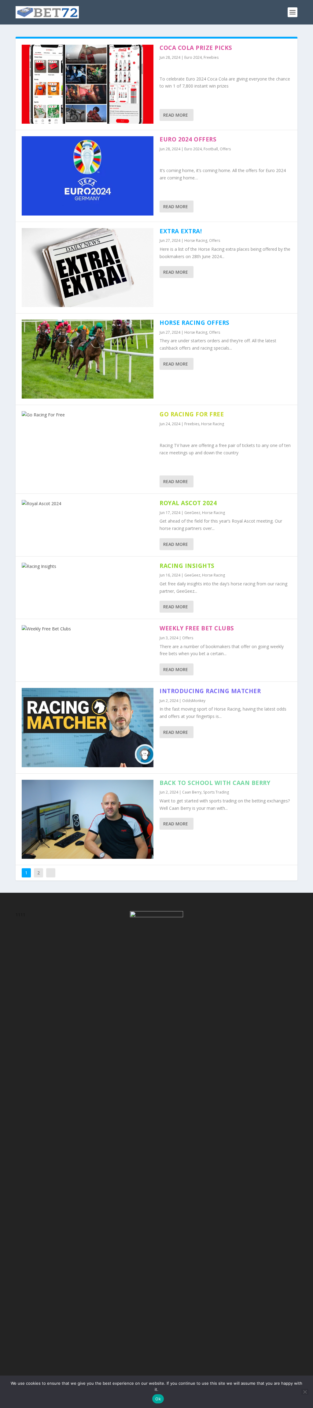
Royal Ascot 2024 (188, 503)
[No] (304, 1392)
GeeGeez (192, 512)
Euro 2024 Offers (188, 139)
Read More (175, 115)
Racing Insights (187, 566)
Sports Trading (216, 792)
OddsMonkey (193, 700)
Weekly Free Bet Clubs (197, 628)
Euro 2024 (193, 57)
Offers (225, 149)
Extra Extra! (181, 231)
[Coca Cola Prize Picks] (87, 84)
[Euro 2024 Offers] (87, 175)
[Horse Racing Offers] (87, 359)
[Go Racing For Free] (87, 415)
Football (211, 149)
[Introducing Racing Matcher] (87, 727)
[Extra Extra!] (87, 267)
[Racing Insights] (87, 566)
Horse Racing (195, 240)
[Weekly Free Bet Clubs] (87, 629)
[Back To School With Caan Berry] (87, 819)
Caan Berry (191, 792)
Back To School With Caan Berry (215, 783)
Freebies (211, 57)
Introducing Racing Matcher (210, 691)
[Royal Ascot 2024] (87, 503)
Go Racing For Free (192, 414)
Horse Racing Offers (195, 323)
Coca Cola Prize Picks (196, 48)
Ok (158, 1398)
